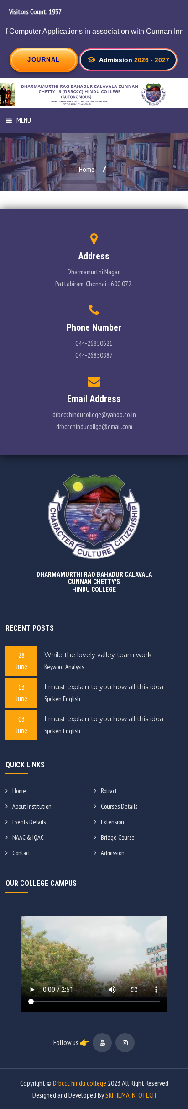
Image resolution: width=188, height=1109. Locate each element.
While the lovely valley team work (97, 655)
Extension (112, 822)
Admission (113, 853)
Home (86, 169)
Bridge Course (118, 837)
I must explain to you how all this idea (103, 687)
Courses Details (119, 806)
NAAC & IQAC (28, 837)
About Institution (32, 806)
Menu (23, 120)
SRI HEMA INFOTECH (130, 1094)
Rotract (109, 791)
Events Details (29, 822)
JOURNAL (43, 59)
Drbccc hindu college (79, 1083)
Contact (21, 853)
